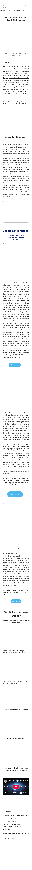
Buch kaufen (14, 365)
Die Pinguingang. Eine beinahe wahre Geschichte (16, 78)
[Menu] (28, 6)
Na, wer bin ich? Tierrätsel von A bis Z (16, 93)
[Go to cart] (25, 6)
